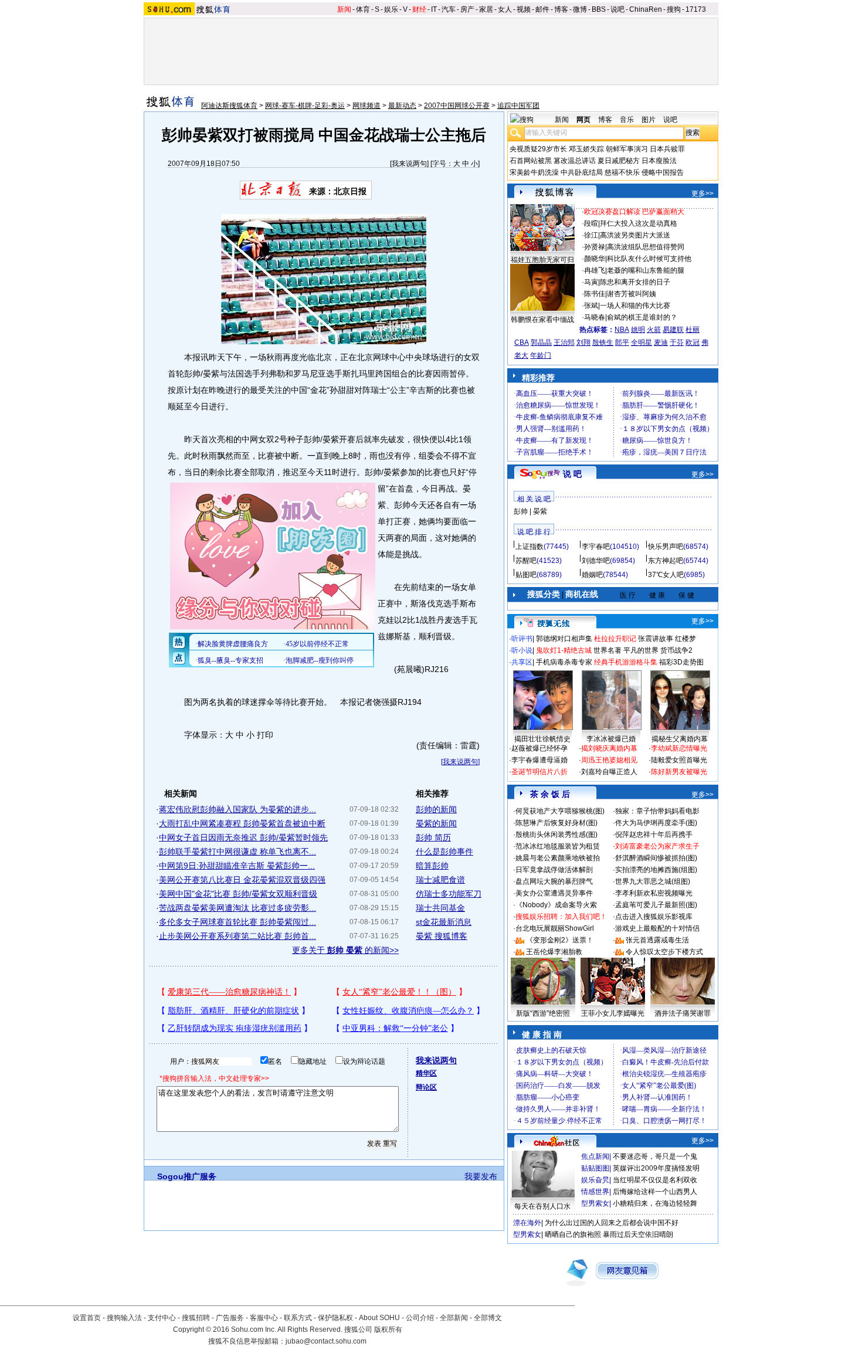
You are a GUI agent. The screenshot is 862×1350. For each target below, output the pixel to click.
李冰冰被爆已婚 (611, 739)
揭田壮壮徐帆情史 (542, 739)
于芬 (677, 342)
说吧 (617, 9)
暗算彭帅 (432, 865)
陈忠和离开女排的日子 (635, 282)
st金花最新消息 (443, 922)
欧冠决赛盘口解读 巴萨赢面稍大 (634, 212)
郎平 (622, 342)
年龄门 (540, 355)
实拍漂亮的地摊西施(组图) (656, 870)
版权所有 (388, 1329)
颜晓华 (594, 259)
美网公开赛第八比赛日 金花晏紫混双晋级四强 (242, 879)
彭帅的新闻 (436, 809)
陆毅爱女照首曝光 (679, 760)
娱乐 (391, 9)
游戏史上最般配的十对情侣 (657, 928)
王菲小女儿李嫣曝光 (612, 1013)
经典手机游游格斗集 (625, 662)
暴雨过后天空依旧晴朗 (638, 1234)
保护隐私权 (335, 1318)
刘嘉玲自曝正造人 (609, 772)
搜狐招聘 (196, 1318)
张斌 (591, 305)
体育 (363, 9)
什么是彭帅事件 (444, 851)
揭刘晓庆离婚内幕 (609, 748)
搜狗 (674, 9)
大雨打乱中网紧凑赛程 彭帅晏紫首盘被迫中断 (242, 823)
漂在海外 (527, 1223)
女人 (505, 9)
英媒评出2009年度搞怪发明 (656, 1168)
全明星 (641, 342)
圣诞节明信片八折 (539, 772)
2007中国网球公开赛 (457, 105)
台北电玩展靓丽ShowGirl (554, 928)
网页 (583, 120)
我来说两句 (409, 164)
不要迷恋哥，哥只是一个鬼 (655, 1156)
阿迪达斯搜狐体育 (229, 105)
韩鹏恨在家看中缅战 (542, 320)
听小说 (521, 650)
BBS (599, 9)
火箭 (654, 329)
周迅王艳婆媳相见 (609, 760)
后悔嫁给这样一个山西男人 (655, 1192)
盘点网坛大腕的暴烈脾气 (554, 881)
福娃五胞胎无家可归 (542, 260)
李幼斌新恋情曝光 (679, 748)
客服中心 (264, 1318)
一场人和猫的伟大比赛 (635, 305)
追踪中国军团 (518, 105)
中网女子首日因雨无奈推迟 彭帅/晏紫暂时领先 (243, 837)
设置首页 (87, 1318)
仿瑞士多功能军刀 (448, 893)
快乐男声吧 (665, 546)
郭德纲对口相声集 (564, 639)
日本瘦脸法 (659, 161)
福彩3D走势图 (681, 662)
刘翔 (583, 342)
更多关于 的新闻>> (345, 950)
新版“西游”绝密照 (543, 1013)
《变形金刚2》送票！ (559, 940)
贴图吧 (526, 575)
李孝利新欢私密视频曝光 (654, 893)
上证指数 (529, 546)
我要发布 (480, 1176)
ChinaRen (645, 9)
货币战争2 (676, 650)
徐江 (591, 235)
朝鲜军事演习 (627, 149)
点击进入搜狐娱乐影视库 (654, 917)
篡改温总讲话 (575, 161)
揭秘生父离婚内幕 (679, 739)
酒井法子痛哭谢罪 (682, 1013)
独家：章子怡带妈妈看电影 (657, 811)
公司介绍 (420, 1318)
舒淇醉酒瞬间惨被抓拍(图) (656, 858)
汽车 (449, 9)
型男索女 (595, 1203)
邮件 (542, 9)
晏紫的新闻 (436, 823)
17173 (695, 9)
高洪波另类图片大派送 (635, 235)
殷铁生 (602, 342)
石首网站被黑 (531, 161)
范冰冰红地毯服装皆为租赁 (557, 846)
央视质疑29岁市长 (538, 149)
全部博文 (488, 1318)
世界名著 (607, 650)
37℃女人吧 (666, 575)
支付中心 (162, 1318)
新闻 (344, 9)
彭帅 (521, 511)
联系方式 (298, 1318)
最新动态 (402, 105)
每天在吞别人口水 (542, 1206)
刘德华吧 (596, 561)
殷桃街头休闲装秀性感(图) (556, 834)
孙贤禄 (594, 247)
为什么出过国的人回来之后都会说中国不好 (611, 1223)
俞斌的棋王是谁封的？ (642, 317)
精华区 (426, 1073)
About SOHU (379, 1318)
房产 (467, 9)
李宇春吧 (596, 546)
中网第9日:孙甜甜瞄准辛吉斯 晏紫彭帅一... (237, 865)
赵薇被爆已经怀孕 (539, 748)
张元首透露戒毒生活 (657, 940)
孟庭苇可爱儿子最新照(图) (656, 905)
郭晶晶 (541, 342)
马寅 (591, 282)
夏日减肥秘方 (619, 161)
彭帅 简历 (433, 837)
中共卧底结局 (582, 172)
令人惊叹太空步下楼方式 (664, 952)
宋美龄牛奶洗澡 (534, 172)
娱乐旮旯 (595, 1180)
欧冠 (692, 342)
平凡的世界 (641, 650)
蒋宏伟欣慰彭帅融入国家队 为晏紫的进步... (237, 809)
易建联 (673, 329)
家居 (486, 9)
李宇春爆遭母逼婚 (539, 760)
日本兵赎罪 (667, 149)
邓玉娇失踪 (586, 149)
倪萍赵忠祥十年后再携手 (654, 834)
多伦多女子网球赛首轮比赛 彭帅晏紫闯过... (237, 922)
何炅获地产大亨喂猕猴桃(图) (560, 811)
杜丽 (692, 329)
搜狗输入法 (124, 1318)
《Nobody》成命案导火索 (556, 905)
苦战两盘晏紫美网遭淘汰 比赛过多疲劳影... (237, 908)
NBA (622, 329)
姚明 (638, 329)
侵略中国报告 (663, 172)
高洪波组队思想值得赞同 (645, 247)
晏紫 (540, 511)
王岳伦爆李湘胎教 (554, 952)
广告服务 (230, 1318)
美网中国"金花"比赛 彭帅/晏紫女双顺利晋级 (238, 893)
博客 (561, 9)
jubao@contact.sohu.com (326, 1341)
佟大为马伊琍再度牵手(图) (656, 823)
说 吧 (572, 474)
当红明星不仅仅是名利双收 (655, 1180)
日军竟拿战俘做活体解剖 (554, 870)
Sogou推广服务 (186, 1176)
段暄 (591, 223)
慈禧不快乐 (622, 172)
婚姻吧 (592, 575)
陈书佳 (594, 294)
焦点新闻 (595, 1156)
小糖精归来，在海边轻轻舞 (655, 1203)
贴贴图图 (595, 1168)
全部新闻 (454, 1318)
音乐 (627, 120)
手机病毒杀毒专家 (564, 662)
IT (434, 9)
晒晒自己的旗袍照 (573, 1234)
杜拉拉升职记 (615, 639)
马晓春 (594, 317)
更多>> (702, 193)
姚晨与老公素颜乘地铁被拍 (557, 858)
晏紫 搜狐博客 (441, 936)
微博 (580, 9)
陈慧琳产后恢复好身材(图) (556, 823)
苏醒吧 (526, 561)
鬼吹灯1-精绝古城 (564, 650)
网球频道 (366, 105)
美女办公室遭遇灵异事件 (554, 893)
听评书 (521, 639)
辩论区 (426, 1087)
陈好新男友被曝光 (679, 772)
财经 (419, 9)
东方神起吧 (665, 561)
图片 (649, 120)
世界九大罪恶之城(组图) (652, 881)
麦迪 (661, 342)
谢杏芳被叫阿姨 (631, 294)
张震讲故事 (655, 639)
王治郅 (564, 342)
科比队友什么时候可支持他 (649, 259)
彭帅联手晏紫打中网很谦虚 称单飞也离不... (237, 851)
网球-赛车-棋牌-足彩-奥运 (305, 105)
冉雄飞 (594, 270)
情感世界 (595, 1192)
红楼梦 (685, 639)
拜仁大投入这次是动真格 (638, 223)
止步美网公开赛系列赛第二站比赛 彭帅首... (237, 936)
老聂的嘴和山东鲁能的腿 (645, 270)
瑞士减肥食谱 (440, 879)
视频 (524, 9)
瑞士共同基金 (440, 908)
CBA (521, 342)
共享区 (521, 662)
